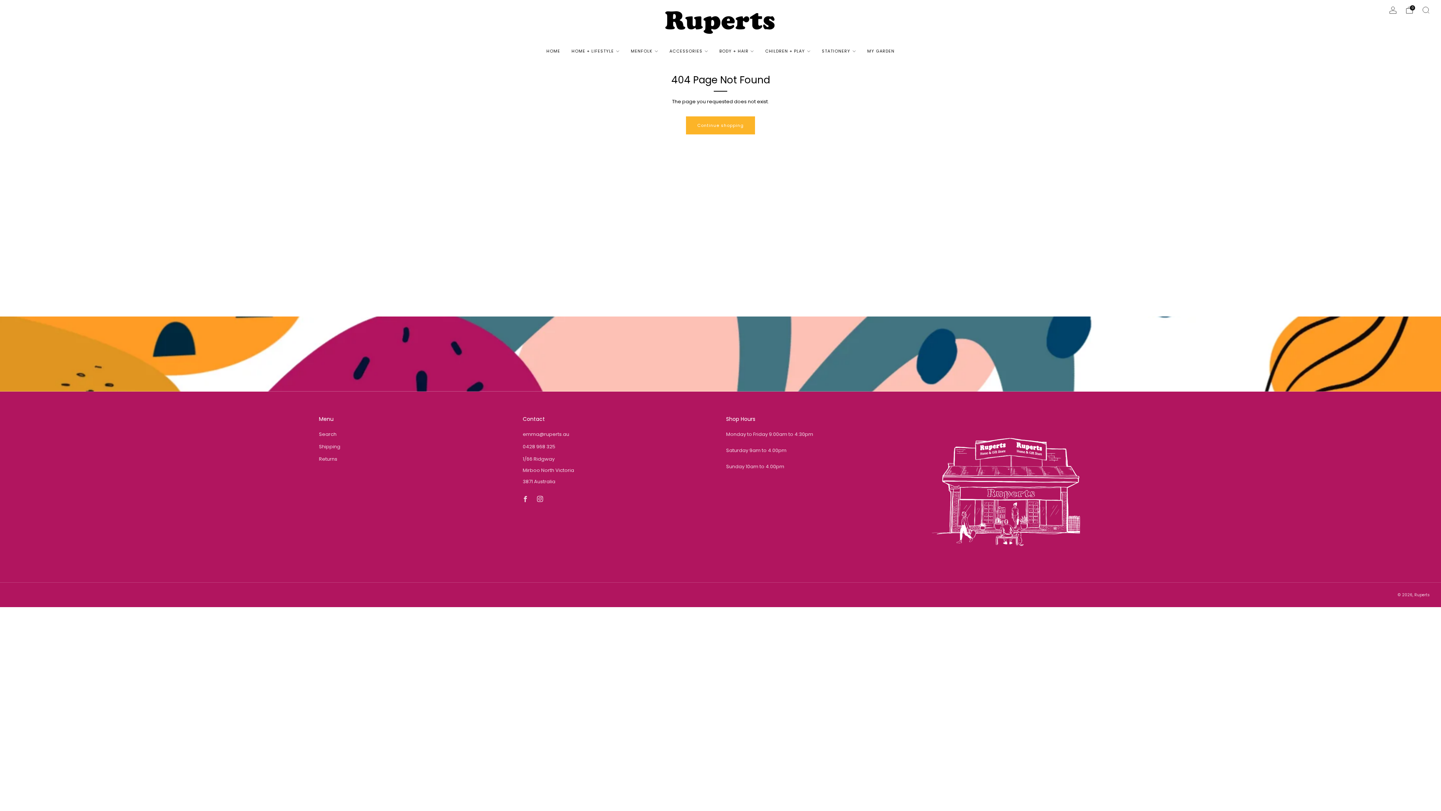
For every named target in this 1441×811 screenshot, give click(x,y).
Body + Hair (734, 51)
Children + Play (785, 51)
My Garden (881, 51)
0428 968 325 (539, 446)
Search (328, 434)
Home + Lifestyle (593, 51)
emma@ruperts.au (546, 434)
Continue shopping (720, 125)
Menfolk (642, 51)
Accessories (685, 51)
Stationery (836, 51)
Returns (328, 459)
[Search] (1426, 10)
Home (553, 51)
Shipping (329, 446)
